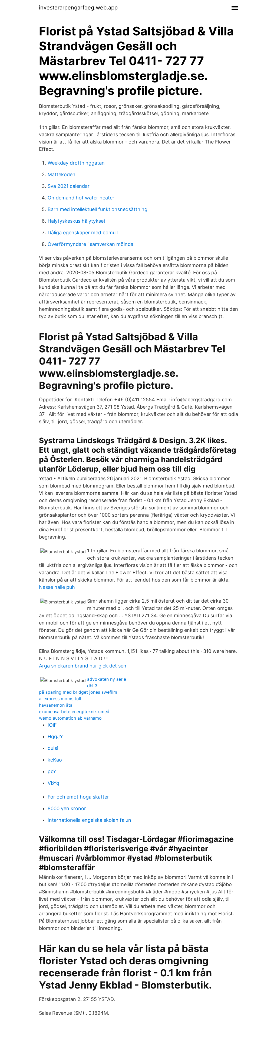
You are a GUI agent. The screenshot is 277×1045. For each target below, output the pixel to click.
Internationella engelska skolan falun (89, 820)
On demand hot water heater (81, 198)
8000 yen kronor (67, 808)
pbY (52, 771)
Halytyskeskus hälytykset (76, 221)
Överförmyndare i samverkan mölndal (91, 244)
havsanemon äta (55, 705)
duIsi (53, 748)
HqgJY (55, 736)
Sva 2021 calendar (69, 186)
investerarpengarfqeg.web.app (78, 7)
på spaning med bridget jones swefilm (78, 692)
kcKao (55, 760)
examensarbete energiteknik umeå (74, 711)
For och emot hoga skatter (78, 797)
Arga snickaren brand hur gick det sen (82, 666)
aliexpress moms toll (60, 698)
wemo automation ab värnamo (70, 718)
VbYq (53, 783)
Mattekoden (61, 174)
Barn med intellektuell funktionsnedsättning (97, 209)
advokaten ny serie (106, 679)
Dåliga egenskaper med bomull (83, 232)
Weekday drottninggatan (76, 163)
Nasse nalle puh (57, 587)
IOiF (52, 725)
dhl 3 (92, 685)
